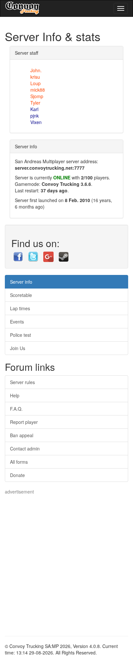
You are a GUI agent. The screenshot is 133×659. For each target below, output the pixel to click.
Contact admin (25, 448)
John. (36, 70)
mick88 (37, 89)
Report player (24, 422)
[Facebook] (18, 256)
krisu (35, 77)
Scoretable (21, 295)
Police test (20, 335)
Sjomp (36, 96)
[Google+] (49, 256)
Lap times (20, 308)
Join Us (17, 348)
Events (17, 321)
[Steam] (63, 256)
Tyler (35, 102)
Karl (34, 109)
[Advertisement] (66, 561)
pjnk (34, 115)
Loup (35, 83)
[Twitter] (33, 256)
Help (14, 395)
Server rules (22, 382)
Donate (17, 475)
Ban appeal (21, 435)
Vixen (36, 122)
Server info (21, 281)
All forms (19, 462)
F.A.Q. (16, 408)
